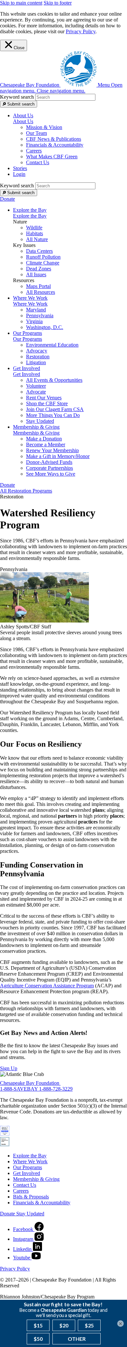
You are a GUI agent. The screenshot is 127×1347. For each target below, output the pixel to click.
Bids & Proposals (31, 1196)
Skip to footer (58, 3)
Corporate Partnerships (49, 468)
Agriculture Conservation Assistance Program (47, 985)
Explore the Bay (30, 216)
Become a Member (45, 444)
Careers (34, 150)
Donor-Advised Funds (49, 462)
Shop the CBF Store (47, 403)
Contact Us (37, 162)
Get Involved (26, 374)
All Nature (37, 239)
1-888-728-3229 (56, 1089)
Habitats (34, 233)
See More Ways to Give (50, 474)
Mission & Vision (44, 127)
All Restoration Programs (26, 491)
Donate (7, 199)
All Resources (40, 292)
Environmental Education (52, 345)
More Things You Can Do (53, 415)
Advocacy (36, 350)
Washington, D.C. (44, 327)
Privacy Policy (80, 31)
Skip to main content (21, 3)
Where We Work (30, 304)
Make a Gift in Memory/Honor (58, 456)
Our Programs (27, 339)
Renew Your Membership (52, 450)
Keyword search (17, 97)
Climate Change (42, 262)
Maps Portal (38, 286)
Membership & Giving (36, 433)
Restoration (37, 356)
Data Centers (39, 251)
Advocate (36, 391)
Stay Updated (40, 421)
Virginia (34, 321)
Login (19, 174)
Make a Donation (44, 438)
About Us (23, 121)
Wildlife (34, 227)
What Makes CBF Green (52, 156)
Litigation (36, 362)
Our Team (36, 133)
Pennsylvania (39, 315)
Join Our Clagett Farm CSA (55, 409)
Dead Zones (38, 268)
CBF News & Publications (53, 139)
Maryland (36, 309)
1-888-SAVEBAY (19, 1089)
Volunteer (36, 386)
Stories (20, 168)
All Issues (36, 274)
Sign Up (8, 1068)
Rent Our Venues (44, 397)
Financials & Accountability (54, 145)
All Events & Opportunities (54, 380)
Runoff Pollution (43, 257)
